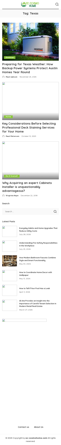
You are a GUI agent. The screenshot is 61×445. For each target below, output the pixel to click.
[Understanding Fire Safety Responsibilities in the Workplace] (9, 246)
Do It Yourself (12, 176)
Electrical (10, 57)
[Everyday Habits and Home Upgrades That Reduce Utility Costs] (9, 231)
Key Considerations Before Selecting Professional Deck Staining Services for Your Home (29, 127)
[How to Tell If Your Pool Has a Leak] (9, 290)
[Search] (57, 4)
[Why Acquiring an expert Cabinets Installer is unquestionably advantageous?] (30, 160)
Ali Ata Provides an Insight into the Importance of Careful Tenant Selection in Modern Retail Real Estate (37, 303)
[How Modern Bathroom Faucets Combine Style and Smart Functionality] (9, 260)
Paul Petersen (12, 136)
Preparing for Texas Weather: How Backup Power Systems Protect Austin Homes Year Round (30, 68)
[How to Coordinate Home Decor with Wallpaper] (9, 275)
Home (8, 117)
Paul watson (11, 77)
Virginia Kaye (12, 196)
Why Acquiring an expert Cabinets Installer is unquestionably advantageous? (27, 187)
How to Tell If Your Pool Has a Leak (34, 288)
